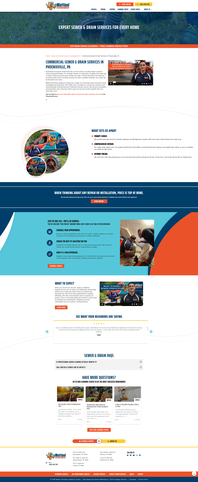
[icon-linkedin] (140, 455)
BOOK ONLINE (126, 4)
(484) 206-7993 (145, 4)
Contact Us (113, 441)
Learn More (61, 307)
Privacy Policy (143, 479)
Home (48, 56)
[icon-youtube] (134, 455)
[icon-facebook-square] (128, 455)
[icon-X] (131, 455)
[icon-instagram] (137, 455)
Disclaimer (132, 479)
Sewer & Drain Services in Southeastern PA (66, 56)
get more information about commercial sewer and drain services (79, 94)
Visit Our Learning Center (99, 429)
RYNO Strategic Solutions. (118, 479)
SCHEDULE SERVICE (56, 266)
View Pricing (99, 201)
